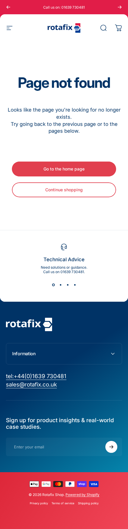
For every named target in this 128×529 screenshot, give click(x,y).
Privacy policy (39, 503)
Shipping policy (88, 503)
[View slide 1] (53, 284)
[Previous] (8, 7)
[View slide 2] (60, 284)
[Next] (119, 7)
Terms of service (62, 503)
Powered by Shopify (82, 494)
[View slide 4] (74, 284)
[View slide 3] (67, 284)
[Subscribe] (111, 447)
